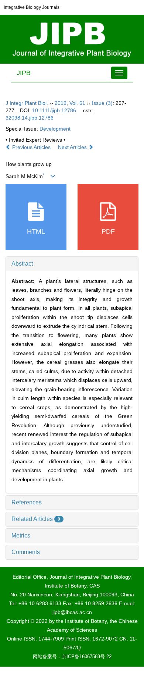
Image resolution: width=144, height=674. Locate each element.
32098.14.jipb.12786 (30, 118)
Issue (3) (102, 103)
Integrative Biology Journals (31, 7)
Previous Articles (31, 147)
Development (55, 129)
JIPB (24, 73)
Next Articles (73, 147)
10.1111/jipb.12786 (54, 110)
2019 (60, 103)
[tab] (72, 264)
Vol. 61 (77, 103)
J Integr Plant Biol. (27, 103)
